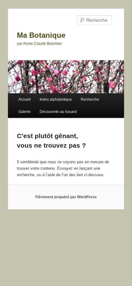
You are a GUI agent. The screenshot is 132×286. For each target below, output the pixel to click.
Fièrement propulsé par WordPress (66, 197)
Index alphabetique (56, 99)
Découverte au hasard (58, 112)
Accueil (24, 99)
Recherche (90, 99)
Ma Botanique (41, 35)
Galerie (24, 112)
